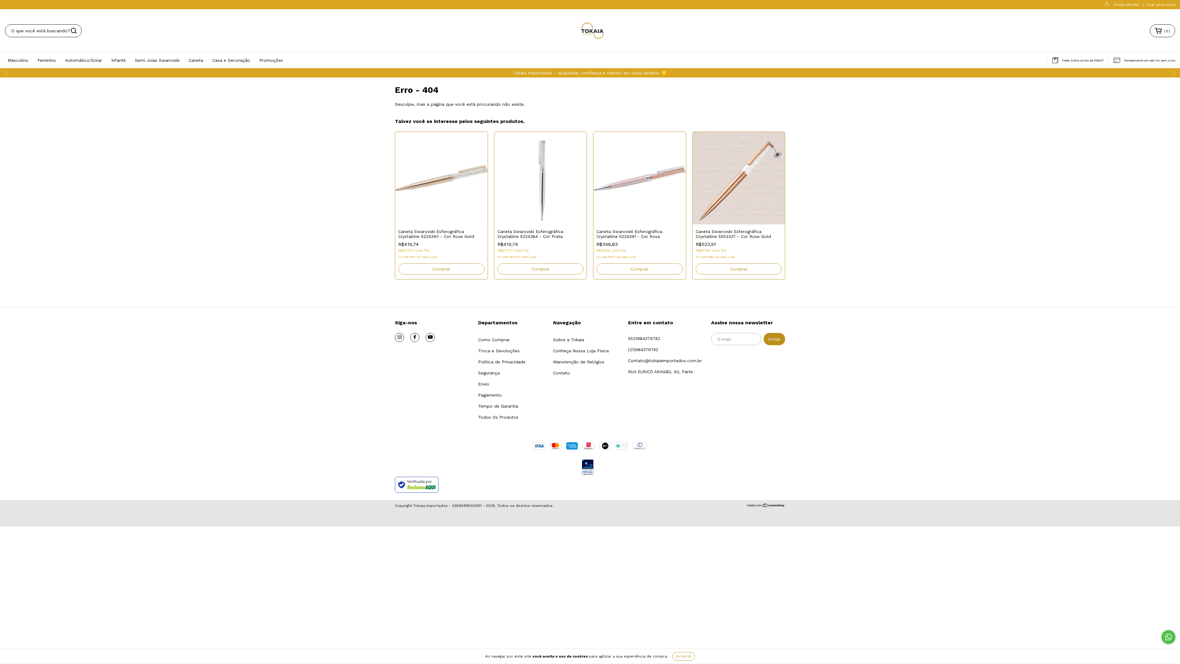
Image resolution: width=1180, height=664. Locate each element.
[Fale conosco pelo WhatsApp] (1168, 637)
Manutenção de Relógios (578, 361)
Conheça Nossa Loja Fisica (581, 350)
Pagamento (490, 395)
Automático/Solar (83, 60)
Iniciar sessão (1126, 4)
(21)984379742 (643, 349)
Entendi (684, 656)
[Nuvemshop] (766, 506)
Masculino (18, 60)
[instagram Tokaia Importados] (399, 337)
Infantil (118, 60)
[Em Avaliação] (587, 468)
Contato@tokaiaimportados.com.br (665, 360)
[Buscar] (74, 30)
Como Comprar (494, 339)
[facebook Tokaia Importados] (414, 337)
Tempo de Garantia (498, 406)
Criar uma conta (1160, 4)
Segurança (489, 372)
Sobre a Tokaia (568, 339)
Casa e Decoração (231, 60)
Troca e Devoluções (499, 350)
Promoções (271, 60)
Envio (483, 383)
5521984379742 (644, 338)
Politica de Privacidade (501, 361)
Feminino (46, 60)
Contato (561, 372)
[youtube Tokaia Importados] (430, 337)
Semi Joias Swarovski (157, 60)
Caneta (196, 60)
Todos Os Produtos (498, 417)
